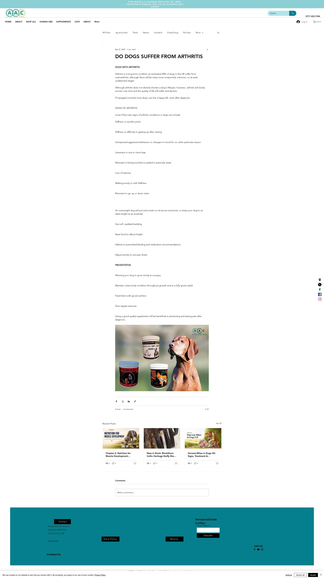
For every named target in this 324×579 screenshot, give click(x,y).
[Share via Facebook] (116, 401)
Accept (313, 575)
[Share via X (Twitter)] (122, 401)
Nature (146, 32)
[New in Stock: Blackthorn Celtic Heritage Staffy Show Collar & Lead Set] (162, 438)
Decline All (300, 575)
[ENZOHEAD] (319, 279)
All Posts (106, 32)
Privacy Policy (100, 575)
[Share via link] (135, 401)
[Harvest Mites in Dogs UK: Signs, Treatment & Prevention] (203, 438)
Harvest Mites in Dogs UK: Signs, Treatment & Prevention (202, 455)
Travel (135, 32)
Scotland (158, 32)
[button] (318, 21)
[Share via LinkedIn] (129, 401)
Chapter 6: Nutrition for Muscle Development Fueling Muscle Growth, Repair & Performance (118, 455)
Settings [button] (289, 575)
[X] (319, 284)
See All (218, 423)
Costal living (172, 32)
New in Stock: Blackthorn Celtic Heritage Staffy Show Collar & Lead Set (161, 455)
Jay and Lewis (121, 32)
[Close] (320, 575)
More (198, 32)
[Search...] (292, 13)
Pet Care (187, 32)
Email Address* (204, 526)
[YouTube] (258, 549)
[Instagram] (319, 299)
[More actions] (207, 49)
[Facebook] (319, 289)
